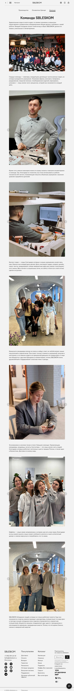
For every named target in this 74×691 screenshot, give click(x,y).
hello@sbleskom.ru (11, 658)
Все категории (43, 675)
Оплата (23, 658)
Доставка (24, 655)
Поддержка (25, 673)
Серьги (40, 670)
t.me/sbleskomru (60, 668)
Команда (52, 10)
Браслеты (41, 673)
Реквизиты (25, 665)
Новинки (41, 658)
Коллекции (41, 655)
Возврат (24, 660)
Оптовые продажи (27, 668)
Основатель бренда (39, 10)
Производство (23, 10)
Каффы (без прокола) (45, 668)
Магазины (8, 660)
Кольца (40, 660)
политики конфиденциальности (61, 662)
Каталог (17, 3)
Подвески (41, 665)
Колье (40, 663)
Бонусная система (27, 670)
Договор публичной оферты (28, 676)
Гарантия (24, 663)
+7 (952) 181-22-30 (10, 656)
